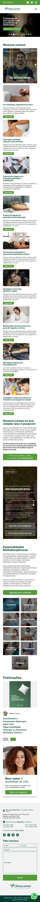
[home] (11, 9)
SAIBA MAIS (8, 117)
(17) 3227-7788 (8, 825)
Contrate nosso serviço (20, 533)
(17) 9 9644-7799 (31, 827)
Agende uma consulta (20, 592)
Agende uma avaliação (12, 29)
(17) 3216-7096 (8, 827)
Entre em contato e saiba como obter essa (20, 457)
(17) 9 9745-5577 (31, 825)
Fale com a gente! (18, 792)
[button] (36, 9)
